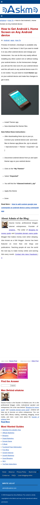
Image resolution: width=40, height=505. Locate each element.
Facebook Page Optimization (12, 447)
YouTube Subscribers (9, 464)
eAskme (3, 20)
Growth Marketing (8, 455)
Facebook (34, 254)
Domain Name (7, 441)
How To (10, 20)
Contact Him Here (22, 254)
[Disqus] (21, 285)
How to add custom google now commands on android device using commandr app (20, 207)
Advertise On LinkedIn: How (11, 430)
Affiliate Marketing (8, 433)
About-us (12, 472)
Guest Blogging (7, 458)
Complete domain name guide (26, 233)
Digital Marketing (8, 438)
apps (13, 40)
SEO (4, 461)
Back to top (32, 472)
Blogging (5, 435)
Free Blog (5, 450)
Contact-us (6, 475)
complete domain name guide (19, 410)
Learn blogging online (25, 475)
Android (7, 40)
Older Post (35, 361)
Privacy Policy (21, 472)
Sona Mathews (18, 495)
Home (4, 472)
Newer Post (13, 361)
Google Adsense (7, 452)
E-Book (4, 444)
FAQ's (14, 475)
